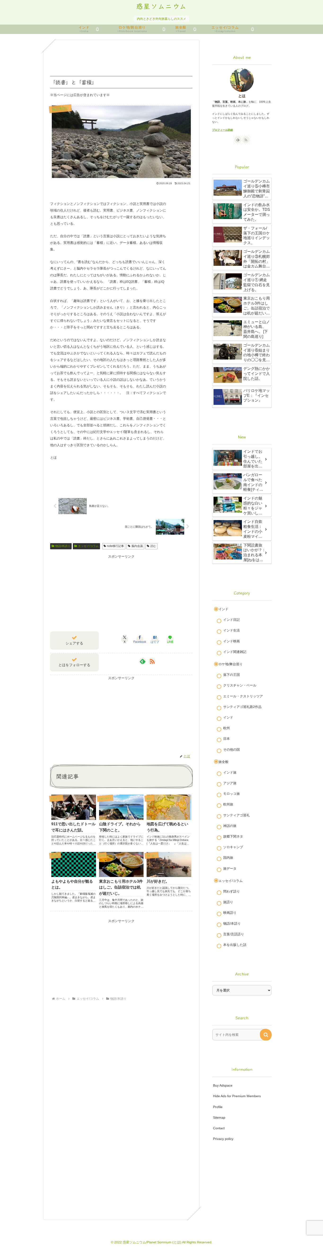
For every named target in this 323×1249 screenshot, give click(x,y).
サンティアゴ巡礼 (236, 815)
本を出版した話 (234, 945)
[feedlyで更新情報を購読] (142, 661)
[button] (266, 1035)
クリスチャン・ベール (239, 685)
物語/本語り (62, 546)
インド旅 (229, 772)
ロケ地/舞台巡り (230, 664)
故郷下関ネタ (233, 836)
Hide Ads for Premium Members (237, 1096)
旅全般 (223, 762)
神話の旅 (229, 826)
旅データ (229, 868)
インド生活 (231, 630)
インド (223, 609)
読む (153, 546)
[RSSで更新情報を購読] (152, 661)
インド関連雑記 (234, 652)
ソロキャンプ (233, 847)
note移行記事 (115, 546)
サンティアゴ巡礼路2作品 (242, 707)
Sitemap (219, 1117)
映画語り (229, 913)
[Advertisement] (121, 58)
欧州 (226, 728)
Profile (218, 1107)
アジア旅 (229, 783)
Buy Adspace (222, 1085)
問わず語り (231, 891)
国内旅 (228, 857)
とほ (241, 96)
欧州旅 (228, 804)
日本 (226, 739)
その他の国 (231, 749)
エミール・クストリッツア (243, 696)
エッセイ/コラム (88, 546)
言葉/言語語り (233, 934)
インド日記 (231, 620)
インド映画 (231, 641)
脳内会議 (137, 546)
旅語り (228, 902)
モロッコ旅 (231, 794)
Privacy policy (223, 1139)
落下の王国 (231, 675)
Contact (219, 1128)
